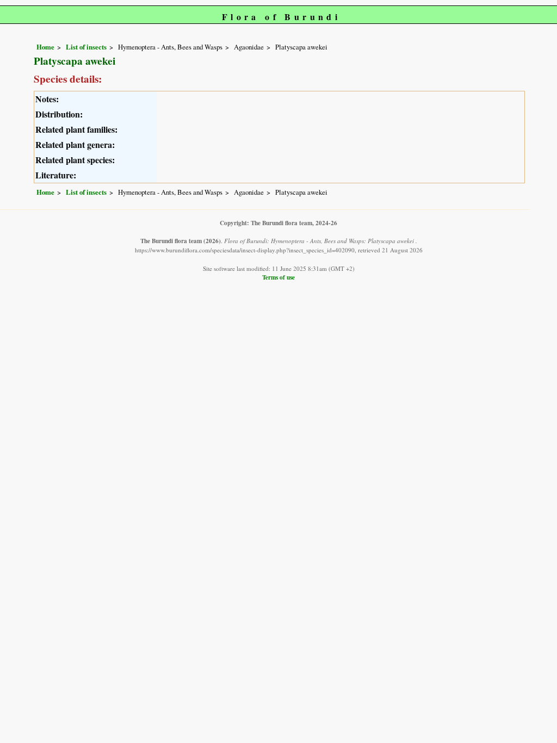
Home (45, 47)
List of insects (86, 47)
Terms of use (278, 277)
